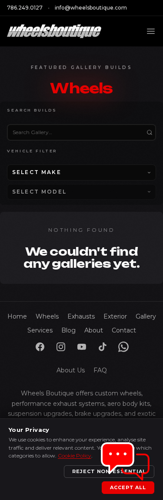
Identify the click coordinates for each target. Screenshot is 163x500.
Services (40, 330)
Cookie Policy (74, 455)
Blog (68, 330)
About (93, 330)
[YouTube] (82, 347)
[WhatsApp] (123, 347)
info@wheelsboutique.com (91, 7)
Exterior (115, 316)
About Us (71, 370)
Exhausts (81, 316)
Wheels (47, 316)
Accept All (128, 487)
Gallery (146, 316)
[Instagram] (61, 347)
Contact (124, 330)
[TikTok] (102, 347)
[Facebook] (40, 347)
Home (17, 316)
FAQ (100, 370)
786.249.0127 (25, 7)
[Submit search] (149, 132)
